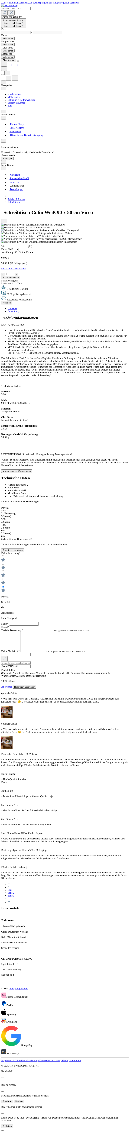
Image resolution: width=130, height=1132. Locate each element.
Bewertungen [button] (14, 311)
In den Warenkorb (11, 277)
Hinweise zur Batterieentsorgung (26, 135)
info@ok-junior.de (19, 988)
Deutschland (48, 152)
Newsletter (15, 131)
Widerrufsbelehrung (29, 1060)
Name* (5, 623)
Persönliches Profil (19, 178)
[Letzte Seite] (9, 902)
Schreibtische (14, 202)
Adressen (14, 182)
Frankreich (7, 152)
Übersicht (15, 174)
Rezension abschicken (24, 687)
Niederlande (35, 152)
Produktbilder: (8, 670)
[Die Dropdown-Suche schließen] (11, 13)
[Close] (2, 1077)
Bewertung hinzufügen (13, 550)
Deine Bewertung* (10, 553)
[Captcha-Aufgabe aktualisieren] (4, 658)
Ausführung (7, 252)
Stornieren (7, 1101)
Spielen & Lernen (16, 102)
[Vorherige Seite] (9, 887)
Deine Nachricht (10, 651)
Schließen (7, 1126)
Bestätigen (7, 158)
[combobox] (16, 8)
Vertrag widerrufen (71, 1060)
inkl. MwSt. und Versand (13, 268)
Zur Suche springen (38, 2)
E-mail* (5, 627)
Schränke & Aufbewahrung (21, 100)
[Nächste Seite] (9, 898)
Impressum (7, 1060)
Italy (26, 152)
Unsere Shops (17, 124)
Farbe (4, 249)
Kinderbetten (14, 94)
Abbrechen (7, 686)
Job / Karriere (17, 127)
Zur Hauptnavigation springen (64, 2)
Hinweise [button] (12, 308)
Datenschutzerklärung (50, 1060)
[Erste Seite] (9, 884)
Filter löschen (9, 60)
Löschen (19, 1101)
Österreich (18, 152)
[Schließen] (2, 1130)
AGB (16, 1060)
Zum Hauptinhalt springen (14, 2)
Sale (10, 105)
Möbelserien (14, 97)
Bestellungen (16, 189)
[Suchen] (4, 13)
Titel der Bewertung (12, 630)
